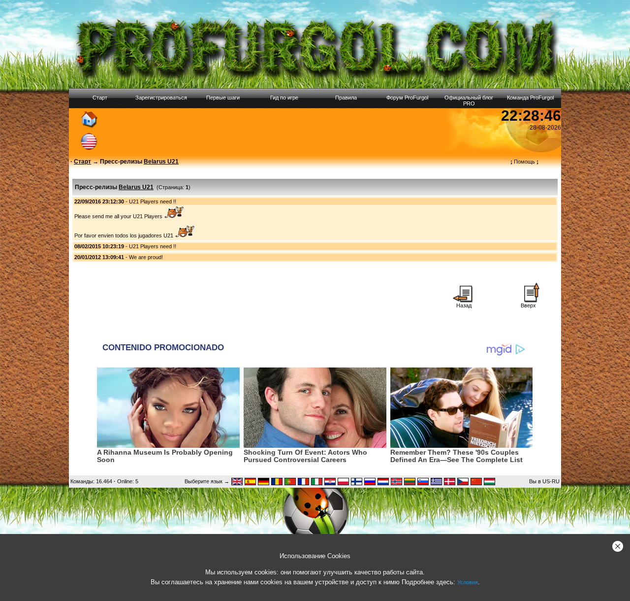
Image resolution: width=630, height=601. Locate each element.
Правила (346, 97)
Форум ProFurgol (407, 97)
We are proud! (146, 257)
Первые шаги (223, 97)
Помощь (524, 162)
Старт (100, 97)
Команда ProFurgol (530, 97)
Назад (464, 305)
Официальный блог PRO (468, 100)
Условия (467, 582)
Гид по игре (284, 97)
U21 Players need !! (152, 201)
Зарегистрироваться (161, 97)
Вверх (528, 305)
